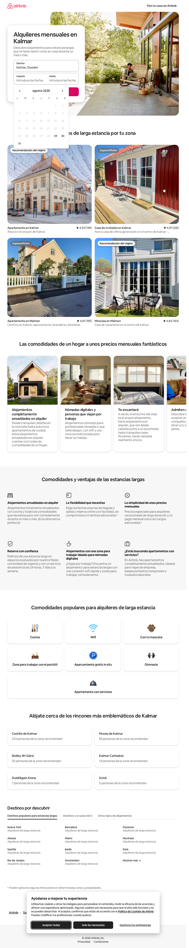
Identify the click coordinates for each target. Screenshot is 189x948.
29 (55, 136)
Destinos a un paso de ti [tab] (77, 815)
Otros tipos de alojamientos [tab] (115, 815)
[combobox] (46, 67)
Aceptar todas (51, 925)
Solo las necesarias (93, 925)
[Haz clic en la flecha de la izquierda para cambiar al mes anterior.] (20, 91)
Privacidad (84, 941)
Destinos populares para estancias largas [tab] (32, 815)
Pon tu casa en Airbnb (162, 6)
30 (62, 136)
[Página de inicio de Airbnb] (16, 6)
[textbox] (29, 80)
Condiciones (101, 941)
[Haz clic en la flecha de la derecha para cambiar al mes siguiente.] (62, 91)
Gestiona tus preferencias (135, 925)
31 (19, 143)
